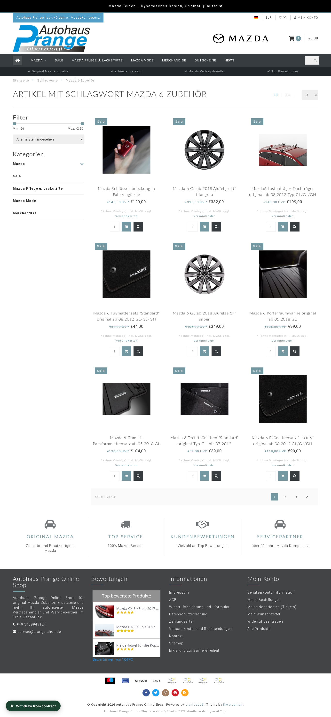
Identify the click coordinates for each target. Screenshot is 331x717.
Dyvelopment (233, 704)
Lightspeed (194, 704)
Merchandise (174, 60)
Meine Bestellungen (264, 600)
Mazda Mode (142, 60)
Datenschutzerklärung (188, 614)
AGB (173, 600)
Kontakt (176, 636)
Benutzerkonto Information (271, 592)
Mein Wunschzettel (263, 614)
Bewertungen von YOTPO (113, 659)
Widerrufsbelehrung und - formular (199, 607)
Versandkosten (126, 216)
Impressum (179, 592)
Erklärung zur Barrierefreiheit (194, 650)
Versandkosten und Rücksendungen (200, 629)
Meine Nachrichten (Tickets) (272, 607)
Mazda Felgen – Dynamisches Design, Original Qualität (163, 6)
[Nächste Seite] (307, 496)
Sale (59, 60)
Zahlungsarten (182, 621)
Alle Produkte (258, 629)
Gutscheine (205, 60)
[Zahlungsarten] (110, 680)
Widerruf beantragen (265, 621)
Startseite (21, 80)
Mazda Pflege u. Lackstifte (97, 60)
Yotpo (224, 711)
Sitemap (176, 643)
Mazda (37, 60)
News (230, 60)
